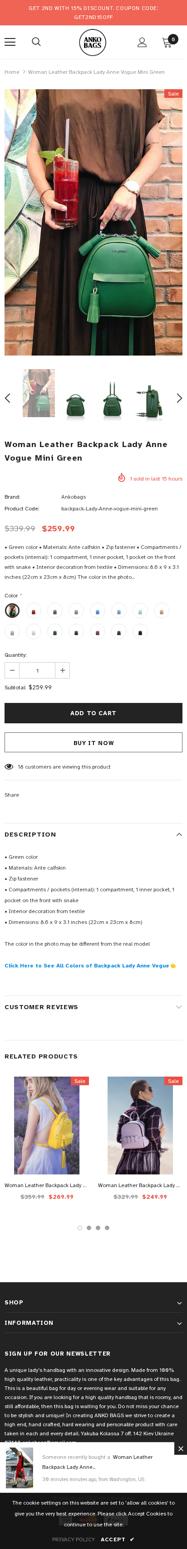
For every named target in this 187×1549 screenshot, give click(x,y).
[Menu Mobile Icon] (10, 42)
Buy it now (94, 743)
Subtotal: (15, 687)
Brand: (12, 497)
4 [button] (107, 1228)
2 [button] (89, 1228)
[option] (93, 222)
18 (21, 767)
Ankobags (73, 497)
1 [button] (80, 1228)
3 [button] (98, 1228)
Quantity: (15, 655)
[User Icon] (142, 42)
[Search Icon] (36, 42)
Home (12, 72)
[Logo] (92, 42)
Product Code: (22, 508)
